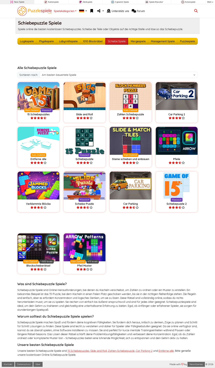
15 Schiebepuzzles (78, 351)
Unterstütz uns (120, 11)
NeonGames (196, 364)
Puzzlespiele (187, 41)
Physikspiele (46, 41)
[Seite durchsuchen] (196, 11)
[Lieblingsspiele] (91, 11)
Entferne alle (166, 351)
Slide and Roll (98, 351)
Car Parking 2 (144, 351)
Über (38, 364)
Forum (140, 11)
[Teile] (100, 11)
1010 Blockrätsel (93, 41)
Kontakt (8, 364)
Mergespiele (138, 41)
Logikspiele (27, 41)
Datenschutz (24, 364)
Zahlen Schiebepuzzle (121, 351)
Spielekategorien (64, 11)
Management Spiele (163, 41)
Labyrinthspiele (68, 41)
